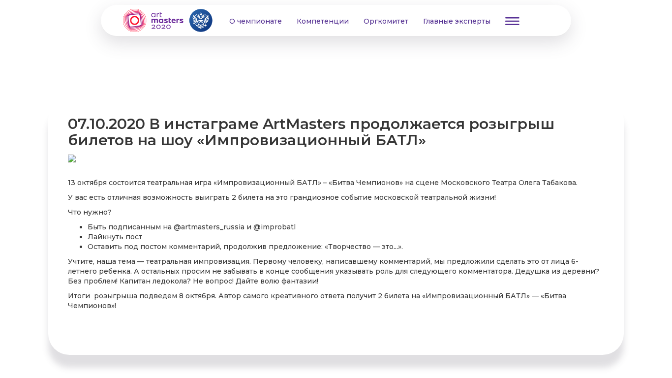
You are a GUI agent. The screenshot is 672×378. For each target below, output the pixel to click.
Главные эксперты (456, 21)
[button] (512, 20)
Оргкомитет (386, 21)
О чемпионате (255, 21)
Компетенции (323, 21)
